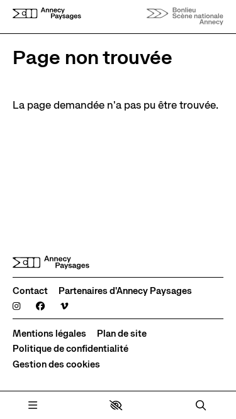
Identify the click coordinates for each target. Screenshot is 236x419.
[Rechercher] (200, 405)
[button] (116, 405)
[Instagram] (16, 306)
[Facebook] (40, 306)
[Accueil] (47, 16)
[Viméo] (64, 306)
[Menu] (32, 405)
